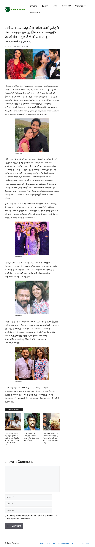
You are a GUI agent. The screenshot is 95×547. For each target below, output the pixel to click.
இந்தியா (45, 6)
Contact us (86, 543)
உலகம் (55, 6)
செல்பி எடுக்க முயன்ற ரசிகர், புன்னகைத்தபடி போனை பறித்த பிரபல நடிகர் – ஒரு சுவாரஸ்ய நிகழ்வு (50, 437)
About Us (75, 543)
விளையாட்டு (66, 6)
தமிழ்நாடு (33, 6)
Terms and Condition (60, 543)
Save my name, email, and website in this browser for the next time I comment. (32, 517)
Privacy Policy (44, 543)
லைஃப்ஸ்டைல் (35, 13)
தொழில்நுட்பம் (80, 6)
